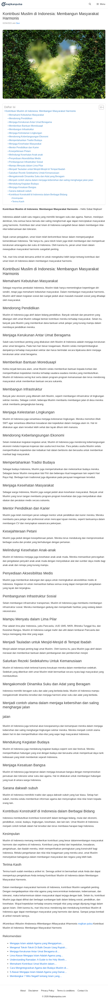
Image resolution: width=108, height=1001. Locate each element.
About (23, 990)
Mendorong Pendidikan (20, 118)
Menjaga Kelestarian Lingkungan (25, 133)
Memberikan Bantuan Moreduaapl (26, 126)
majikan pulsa (85, 923)
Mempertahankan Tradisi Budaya (25, 140)
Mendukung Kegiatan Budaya (24, 184)
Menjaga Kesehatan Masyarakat (25, 144)
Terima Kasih (18, 201)
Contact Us (82, 990)
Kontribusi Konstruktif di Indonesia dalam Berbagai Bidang (38, 194)
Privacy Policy (47, 990)
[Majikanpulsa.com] (11, 4)
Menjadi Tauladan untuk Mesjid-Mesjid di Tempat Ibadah (37, 169)
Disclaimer (33, 990)
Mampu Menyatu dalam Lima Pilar (26, 165)
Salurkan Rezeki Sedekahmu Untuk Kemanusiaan (34, 173)
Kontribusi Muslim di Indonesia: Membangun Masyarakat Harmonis (40, 111)
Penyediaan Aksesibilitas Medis (25, 158)
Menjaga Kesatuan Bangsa (22, 187)
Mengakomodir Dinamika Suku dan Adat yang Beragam (36, 176)
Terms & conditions (66, 990)
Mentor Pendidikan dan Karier (24, 147)
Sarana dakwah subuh (20, 191)
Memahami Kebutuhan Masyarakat (26, 115)
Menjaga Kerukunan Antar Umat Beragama (30, 122)
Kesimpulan (17, 198)
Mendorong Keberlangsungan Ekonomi (28, 136)
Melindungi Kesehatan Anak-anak (26, 154)
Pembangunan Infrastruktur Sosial (26, 162)
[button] (90, 4)
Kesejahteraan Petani (20, 151)
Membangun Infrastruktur (21, 129)
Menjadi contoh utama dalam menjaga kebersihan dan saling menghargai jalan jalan (51, 180)
